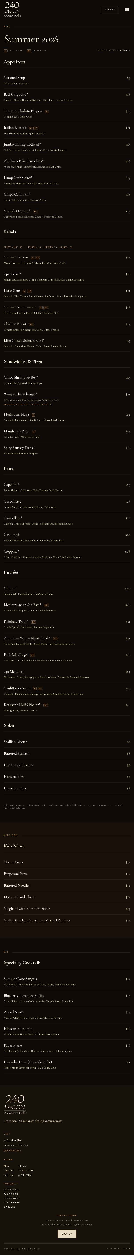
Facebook (11, 1194)
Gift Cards (12, 1202)
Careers (9, 1206)
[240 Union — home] (12, 9)
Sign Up (67, 1233)
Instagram (11, 1189)
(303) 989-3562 (12, 1150)
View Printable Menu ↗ (113, 50)
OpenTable (11, 1198)
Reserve (110, 9)
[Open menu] (127, 9)
